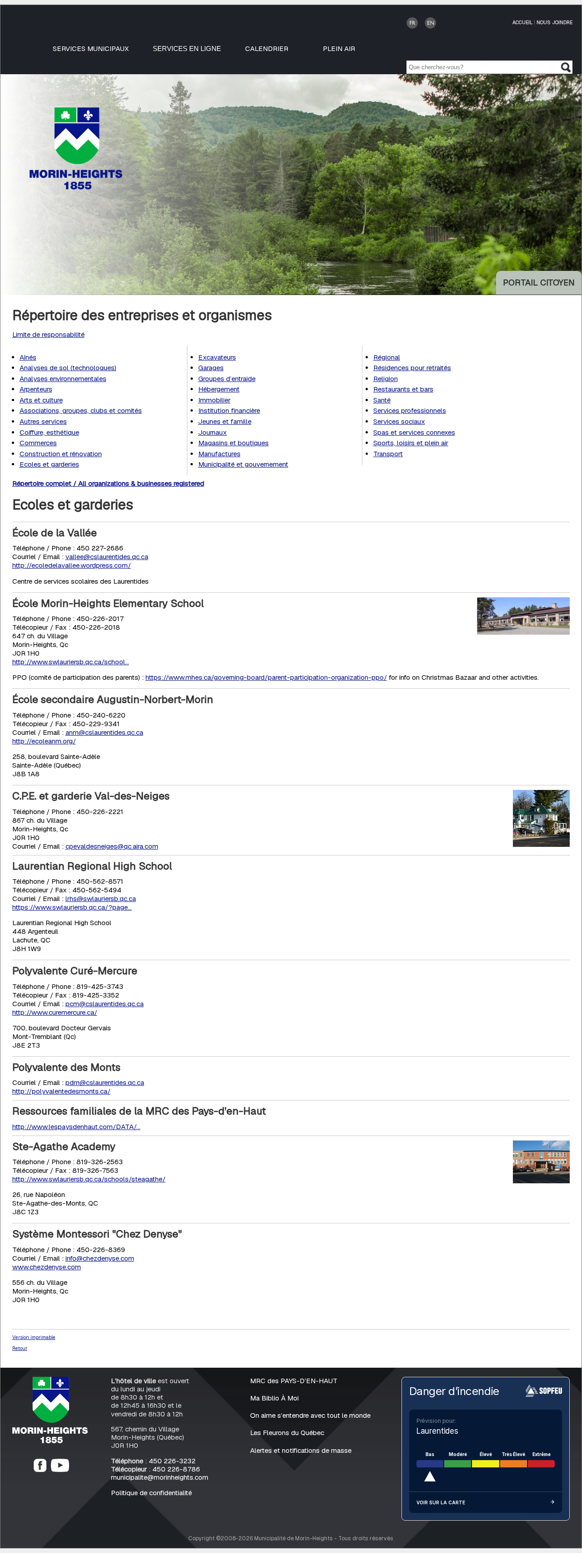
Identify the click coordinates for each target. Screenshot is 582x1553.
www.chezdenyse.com (46, 1267)
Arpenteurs (36, 389)
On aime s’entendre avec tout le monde (310, 1415)
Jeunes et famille (224, 421)
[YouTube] (60, 1469)
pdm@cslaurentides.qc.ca (104, 1082)
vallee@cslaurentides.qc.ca (106, 556)
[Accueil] (50, 1440)
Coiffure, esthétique (49, 432)
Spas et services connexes (414, 432)
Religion (385, 378)
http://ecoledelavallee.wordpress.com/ (71, 565)
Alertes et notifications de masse (300, 1450)
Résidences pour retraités (412, 367)
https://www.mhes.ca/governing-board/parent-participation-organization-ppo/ (266, 677)
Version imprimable (33, 1337)
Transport (388, 453)
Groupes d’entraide (227, 378)
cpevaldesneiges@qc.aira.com (111, 846)
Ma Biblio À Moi (274, 1398)
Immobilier (214, 400)
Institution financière (229, 410)
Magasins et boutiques (233, 442)
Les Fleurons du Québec (287, 1432)
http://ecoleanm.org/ (44, 741)
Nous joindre (554, 22)
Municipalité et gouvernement (243, 464)
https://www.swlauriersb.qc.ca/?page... (72, 907)
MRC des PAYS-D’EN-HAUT (293, 1380)
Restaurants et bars (403, 389)
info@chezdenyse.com (99, 1258)
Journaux (212, 432)
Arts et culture (41, 400)
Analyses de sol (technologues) (68, 367)
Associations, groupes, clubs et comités (81, 410)
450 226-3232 (172, 1460)
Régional (386, 357)
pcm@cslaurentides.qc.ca (104, 1003)
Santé (382, 400)
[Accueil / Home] (76, 187)
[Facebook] (40, 1469)
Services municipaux (91, 48)
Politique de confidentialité (151, 1492)
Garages (211, 367)
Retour (19, 1348)
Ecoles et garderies (49, 464)
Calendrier (266, 48)
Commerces (38, 442)
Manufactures (219, 453)
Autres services (43, 421)
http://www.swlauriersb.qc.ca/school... (70, 661)
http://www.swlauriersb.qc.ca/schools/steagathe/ (89, 1179)
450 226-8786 (176, 1469)
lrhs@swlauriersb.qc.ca (100, 898)
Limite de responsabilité (48, 334)
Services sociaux (399, 421)
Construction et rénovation (61, 453)
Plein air (339, 48)
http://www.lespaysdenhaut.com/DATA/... (76, 1126)
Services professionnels (409, 410)
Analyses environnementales (63, 378)
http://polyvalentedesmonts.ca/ (61, 1091)
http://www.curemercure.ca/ (54, 1012)
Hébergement (219, 389)
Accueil (522, 22)
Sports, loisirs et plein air (410, 442)
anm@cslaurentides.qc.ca (104, 732)
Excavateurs (217, 357)
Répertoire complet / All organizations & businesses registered (108, 483)
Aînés (28, 357)
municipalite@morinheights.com (159, 1477)
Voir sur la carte (440, 1502)
